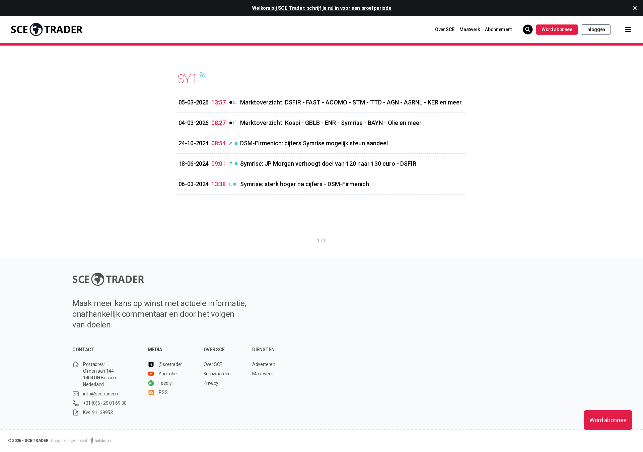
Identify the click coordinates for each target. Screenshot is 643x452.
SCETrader (47, 29)
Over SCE (444, 29)
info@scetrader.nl (101, 393)
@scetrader (170, 364)
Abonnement (498, 29)
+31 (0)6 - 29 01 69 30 (104, 403)
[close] (635, 8)
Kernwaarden (217, 373)
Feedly (164, 383)
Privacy (211, 383)
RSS (163, 392)
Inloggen (595, 29)
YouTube (167, 373)
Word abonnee (557, 29)
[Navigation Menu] (623, 29)
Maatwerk (469, 29)
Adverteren (263, 364)
